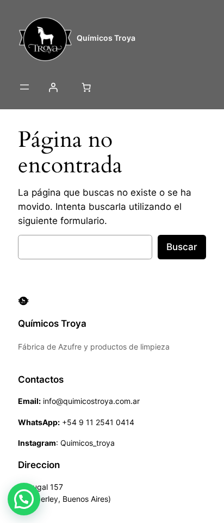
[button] (24, 499)
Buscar (181, 246)
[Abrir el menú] (24, 87)
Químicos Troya (106, 37)
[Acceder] (52, 87)
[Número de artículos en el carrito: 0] (85, 87)
